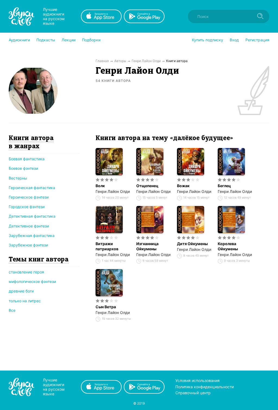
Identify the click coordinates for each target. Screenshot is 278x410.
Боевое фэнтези (23, 168)
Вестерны (18, 178)
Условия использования (197, 380)
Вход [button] (234, 40)
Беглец (224, 185)
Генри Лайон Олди (113, 191)
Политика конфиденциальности (204, 386)
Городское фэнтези (27, 206)
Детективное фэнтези (29, 226)
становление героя (26, 272)
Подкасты (45, 40)
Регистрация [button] (257, 40)
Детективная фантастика (32, 216)
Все (12, 310)
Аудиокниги (19, 40)
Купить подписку (207, 40)
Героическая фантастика (32, 187)
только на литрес (25, 300)
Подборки (91, 40)
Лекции (68, 40)
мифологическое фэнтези (32, 281)
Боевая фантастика (27, 158)
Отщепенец (147, 185)
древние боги (21, 291)
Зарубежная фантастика (32, 235)
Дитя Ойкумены (192, 243)
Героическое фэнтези (29, 197)
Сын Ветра (106, 306)
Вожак (183, 185)
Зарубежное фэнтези (28, 245)
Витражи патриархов (107, 246)
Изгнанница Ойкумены (147, 246)
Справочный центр (193, 392)
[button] (19, 40)
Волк (100, 185)
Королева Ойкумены (228, 246)
